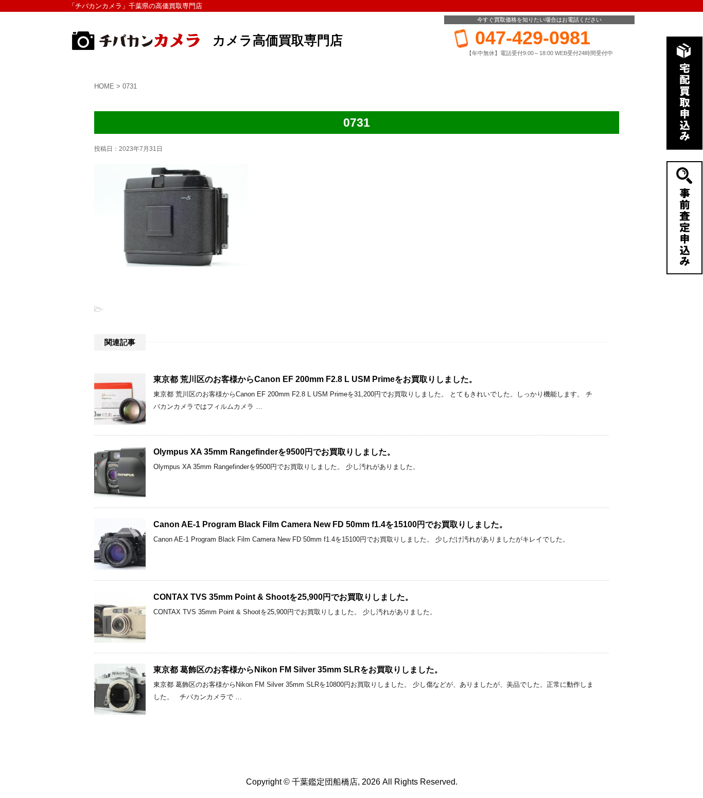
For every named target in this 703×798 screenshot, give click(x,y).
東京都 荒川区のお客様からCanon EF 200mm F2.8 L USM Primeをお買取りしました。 (315, 379)
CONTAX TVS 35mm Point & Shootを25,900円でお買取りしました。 (283, 597)
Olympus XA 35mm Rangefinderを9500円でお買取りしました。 (274, 451)
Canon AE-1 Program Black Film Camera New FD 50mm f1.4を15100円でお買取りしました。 (330, 524)
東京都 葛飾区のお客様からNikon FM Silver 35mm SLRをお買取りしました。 (298, 669)
